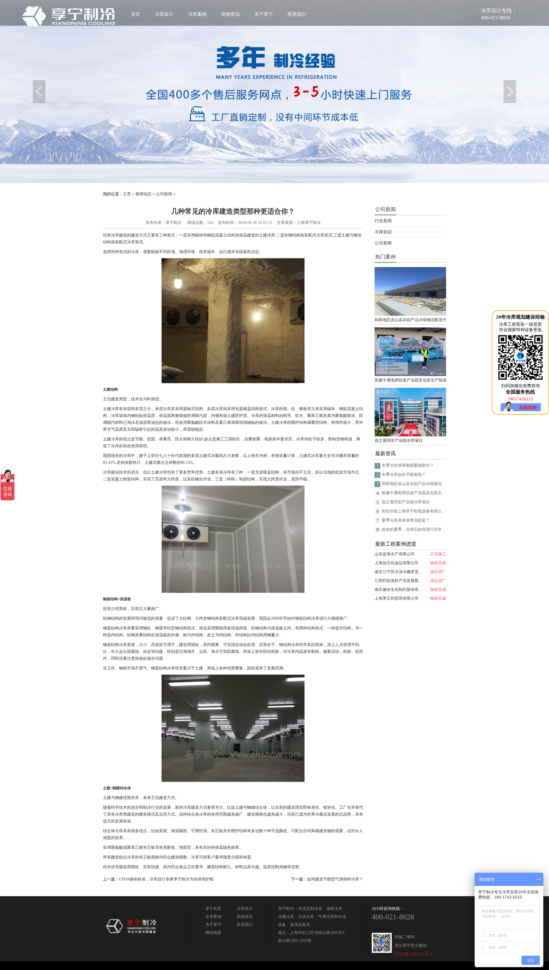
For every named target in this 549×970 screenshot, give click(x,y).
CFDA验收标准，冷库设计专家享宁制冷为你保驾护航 (166, 879)
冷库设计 (164, 14)
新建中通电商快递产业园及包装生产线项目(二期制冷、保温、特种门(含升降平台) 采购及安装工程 (410, 380)
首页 (135, 14)
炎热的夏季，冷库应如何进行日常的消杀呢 (414, 529)
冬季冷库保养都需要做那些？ (408, 465)
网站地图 (213, 933)
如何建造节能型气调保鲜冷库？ (335, 879)
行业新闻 (383, 220)
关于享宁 (263, 14)
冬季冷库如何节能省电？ (404, 474)
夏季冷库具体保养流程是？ (406, 520)
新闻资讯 (230, 14)
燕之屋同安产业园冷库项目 (399, 440)
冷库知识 (383, 232)
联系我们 (297, 14)
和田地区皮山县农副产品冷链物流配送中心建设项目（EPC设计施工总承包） (410, 320)
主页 (127, 194)
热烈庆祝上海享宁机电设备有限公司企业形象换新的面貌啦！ (414, 511)
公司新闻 (164, 194)
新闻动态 (144, 194)
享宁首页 (213, 909)
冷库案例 (197, 14)
